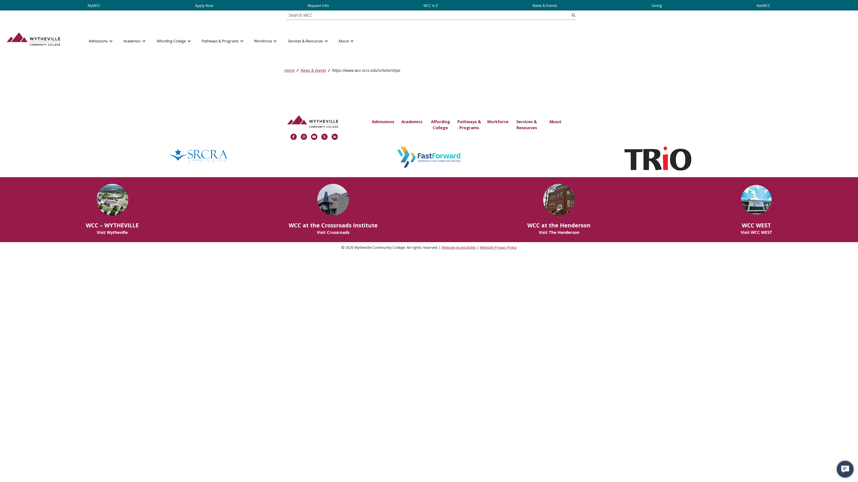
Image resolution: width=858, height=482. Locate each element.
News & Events (544, 5)
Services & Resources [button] (306, 40)
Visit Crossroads (333, 232)
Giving (657, 5)
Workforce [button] (263, 40)
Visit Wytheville (112, 232)
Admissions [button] (99, 40)
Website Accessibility (459, 247)
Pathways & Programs (469, 124)
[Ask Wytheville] (845, 469)
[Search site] (573, 15)
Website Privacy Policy (498, 247)
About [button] (344, 40)
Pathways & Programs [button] (221, 40)
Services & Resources (526, 124)
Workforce (498, 121)
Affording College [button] (172, 40)
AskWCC (763, 5)
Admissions (383, 121)
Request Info (318, 5)
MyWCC (94, 5)
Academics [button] (133, 40)
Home (289, 70)
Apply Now (204, 5)
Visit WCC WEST (756, 232)
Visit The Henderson (559, 232)
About (555, 121)
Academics (411, 121)
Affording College (440, 124)
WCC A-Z (430, 5)
